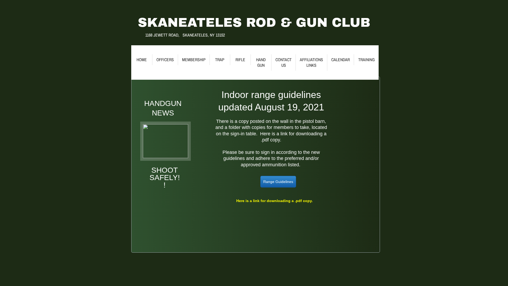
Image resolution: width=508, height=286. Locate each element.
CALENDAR (340, 59)
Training (366, 59)
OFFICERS (165, 59)
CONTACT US (283, 62)
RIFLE (240, 59)
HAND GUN (261, 62)
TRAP (219, 59)
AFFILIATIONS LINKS (311, 62)
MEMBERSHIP (194, 59)
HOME (142, 59)
